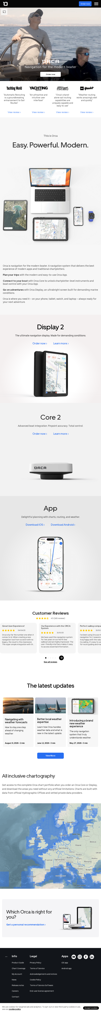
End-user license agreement (42, 991)
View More (50, 756)
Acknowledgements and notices (43, 974)
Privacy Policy (35, 963)
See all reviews (50, 662)
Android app (67, 968)
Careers (15, 991)
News (14, 980)
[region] (50, 846)
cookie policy (15, 1009)
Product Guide (18, 963)
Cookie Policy (35, 980)
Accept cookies (91, 1008)
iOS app (65, 963)
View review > (14, 112)
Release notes (18, 985)
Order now (85, 4)
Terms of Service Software (41, 985)
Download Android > (63, 524)
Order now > (39, 343)
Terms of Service (37, 968)
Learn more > (61, 343)
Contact (15, 997)
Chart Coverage (18, 968)
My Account (17, 974)
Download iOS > (35, 524)
